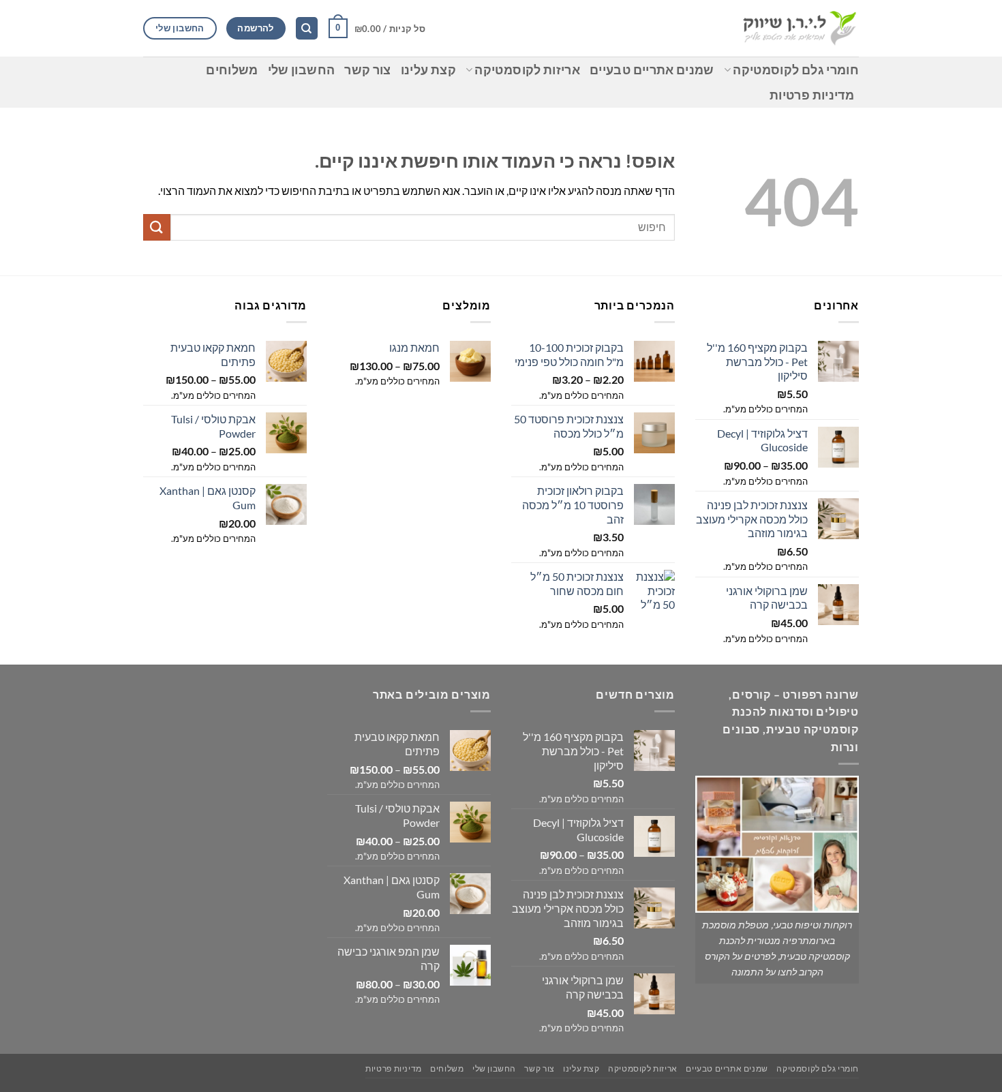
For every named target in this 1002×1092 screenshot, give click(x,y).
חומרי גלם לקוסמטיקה (796, 70)
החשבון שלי (301, 70)
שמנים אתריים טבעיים (652, 70)
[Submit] (156, 227)
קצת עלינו (428, 70)
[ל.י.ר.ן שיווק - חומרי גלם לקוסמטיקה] (799, 28)
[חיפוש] (307, 28)
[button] (377, 29)
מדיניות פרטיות (812, 95)
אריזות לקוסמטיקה (527, 70)
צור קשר (367, 70)
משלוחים (232, 70)
